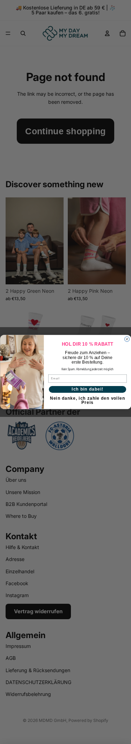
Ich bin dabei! (87, 389)
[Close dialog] (126, 339)
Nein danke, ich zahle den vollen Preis (87, 399)
